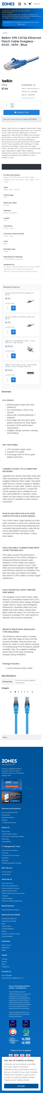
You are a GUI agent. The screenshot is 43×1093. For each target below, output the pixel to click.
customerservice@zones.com (12, 978)
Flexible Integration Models (11, 863)
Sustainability (6, 841)
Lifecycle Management (10, 886)
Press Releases (7, 936)
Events (4, 931)
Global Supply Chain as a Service (13, 893)
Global (4, 955)
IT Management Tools (11, 846)
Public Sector (6, 945)
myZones (5, 853)
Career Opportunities (9, 834)
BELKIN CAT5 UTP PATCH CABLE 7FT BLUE (19, 294)
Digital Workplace (8, 817)
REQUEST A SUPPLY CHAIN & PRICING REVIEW (21, 23)
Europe (4, 961)
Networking (6, 815)
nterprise (5, 860)
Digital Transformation (9, 891)
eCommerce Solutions (10, 850)
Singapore (5, 966)
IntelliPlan (5, 858)
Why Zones (6, 831)
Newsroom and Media (11, 915)
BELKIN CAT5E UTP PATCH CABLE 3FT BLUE (20, 318)
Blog (3, 923)
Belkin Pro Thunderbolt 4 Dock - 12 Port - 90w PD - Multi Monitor (20, 341)
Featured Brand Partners (10, 910)
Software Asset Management (12, 901)
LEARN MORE (10, 303)
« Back (4, 33)
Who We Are (7, 868)
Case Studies (6, 926)
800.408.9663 (7, 975)
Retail (4, 950)
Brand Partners (8, 906)
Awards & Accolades (9, 921)
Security (4, 820)
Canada (4, 959)
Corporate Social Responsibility (13, 836)
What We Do (7, 879)
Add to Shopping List (28, 98)
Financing (5, 839)
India (3, 964)
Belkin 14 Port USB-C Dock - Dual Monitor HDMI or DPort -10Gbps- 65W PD (21, 365)
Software (5, 896)
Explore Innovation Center (11, 934)
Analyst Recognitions (9, 918)
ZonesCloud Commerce (11, 855)
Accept (21, 1086)
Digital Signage (7, 898)
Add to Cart (23, 112)
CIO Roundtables (8, 929)
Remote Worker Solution (10, 888)
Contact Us (6, 972)
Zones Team (6, 874)
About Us (5, 827)
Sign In (37, 4)
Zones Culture (7, 872)
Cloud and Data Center (10, 812)
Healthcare (6, 948)
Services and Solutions (11, 809)
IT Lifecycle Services (9, 822)
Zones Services (7, 883)
